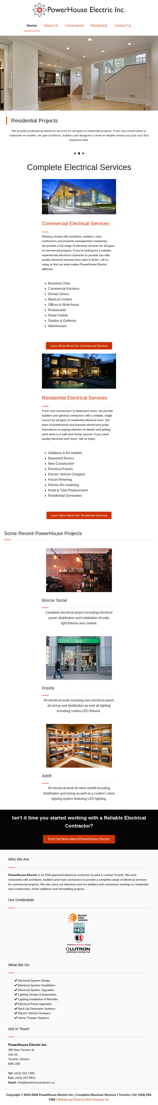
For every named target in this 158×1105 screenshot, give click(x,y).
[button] (79, 345)
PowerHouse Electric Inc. (79, 11)
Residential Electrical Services (74, 398)
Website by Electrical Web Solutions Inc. (84, 1099)
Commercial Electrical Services (75, 223)
